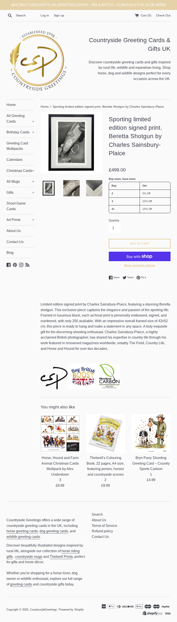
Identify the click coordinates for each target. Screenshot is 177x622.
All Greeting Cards (20, 118)
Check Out (163, 15)
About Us (13, 231)
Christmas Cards (20, 171)
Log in (45, 15)
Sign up (59, 15)
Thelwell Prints (61, 556)
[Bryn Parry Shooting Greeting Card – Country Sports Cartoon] (151, 433)
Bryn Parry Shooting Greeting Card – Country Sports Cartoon (151, 463)
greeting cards (21, 584)
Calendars (14, 159)
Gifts (20, 192)
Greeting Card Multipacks (17, 146)
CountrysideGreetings (43, 609)
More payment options (139, 265)
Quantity (114, 220)
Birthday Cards (20, 132)
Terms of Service (104, 526)
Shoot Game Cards (16, 206)
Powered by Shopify (71, 609)
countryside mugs (28, 556)
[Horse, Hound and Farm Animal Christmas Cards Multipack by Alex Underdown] (60, 433)
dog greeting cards (54, 531)
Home (11, 105)
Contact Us (15, 242)
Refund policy (102, 531)
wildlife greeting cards (23, 537)
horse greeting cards (22, 531)
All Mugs (20, 181)
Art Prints (20, 220)
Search (97, 514)
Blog (10, 252)
